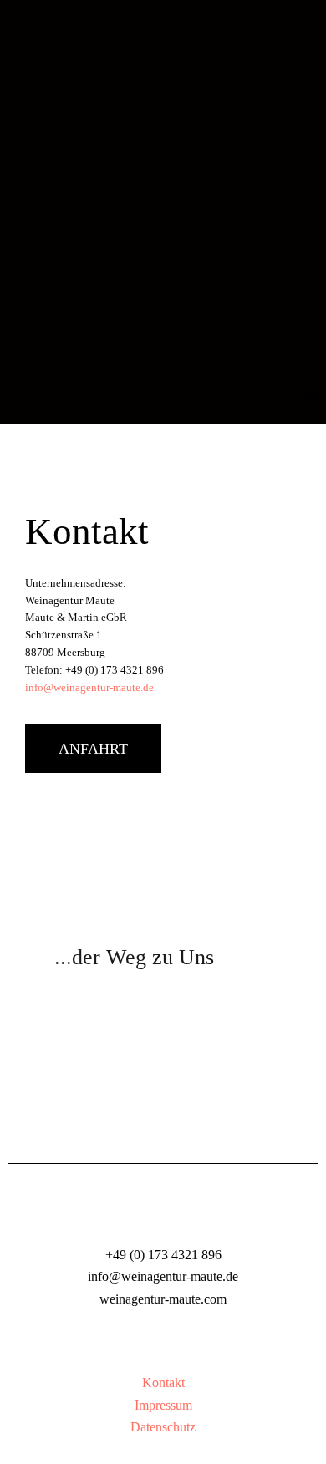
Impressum (163, 1405)
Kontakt (163, 1382)
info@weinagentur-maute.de (89, 688)
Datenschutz (163, 1427)
